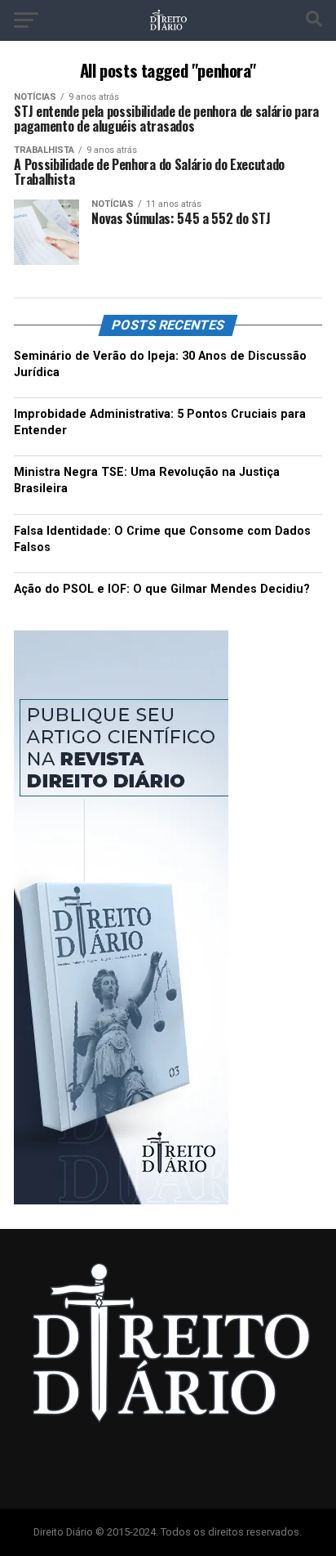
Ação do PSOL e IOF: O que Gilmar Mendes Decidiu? (162, 589)
